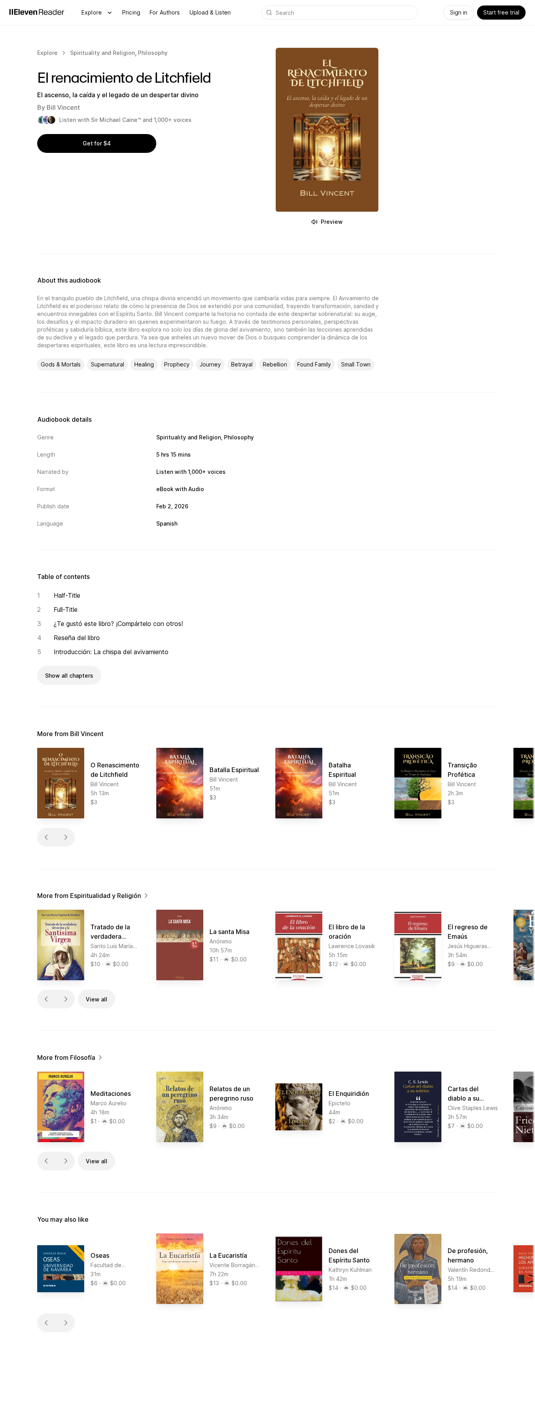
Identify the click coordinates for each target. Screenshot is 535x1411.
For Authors (165, 12)
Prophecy (177, 364)
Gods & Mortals (61, 364)
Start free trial (501, 12)
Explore (91, 12)
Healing (144, 364)
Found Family (314, 364)
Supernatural (107, 364)
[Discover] (109, 12)
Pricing (131, 12)
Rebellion (275, 364)
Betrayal (242, 364)
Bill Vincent (63, 107)
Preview (332, 221)
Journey (210, 364)
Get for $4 (97, 143)
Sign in (458, 12)
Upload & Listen (210, 12)
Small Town (356, 364)
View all (96, 999)
